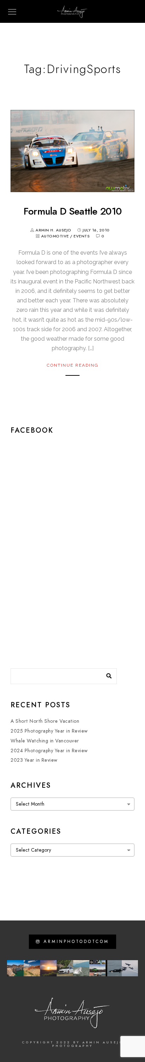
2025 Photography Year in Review (49, 731)
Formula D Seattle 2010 (73, 211)
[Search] (106, 674)
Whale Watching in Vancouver (45, 741)
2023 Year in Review (34, 760)
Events (82, 236)
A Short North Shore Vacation (45, 721)
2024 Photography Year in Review (49, 750)
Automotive (55, 236)
